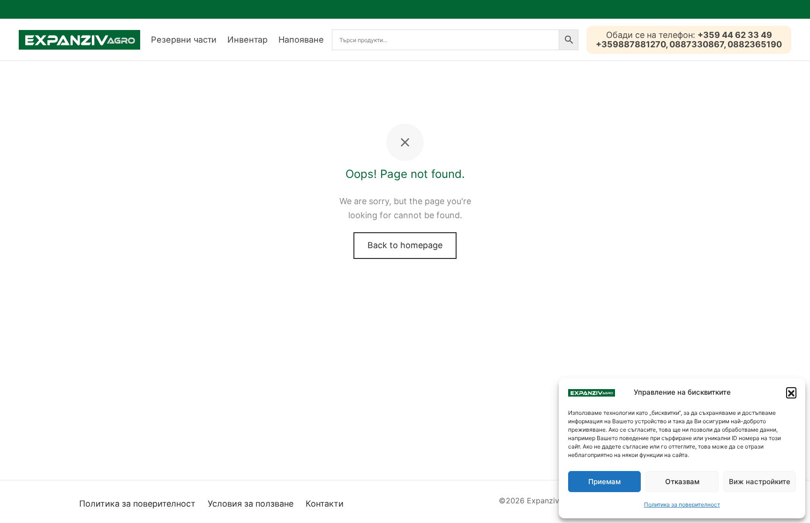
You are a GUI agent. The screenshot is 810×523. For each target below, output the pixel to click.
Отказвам (682, 481)
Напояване (301, 39)
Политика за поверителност (682, 504)
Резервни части (184, 39)
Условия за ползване (250, 503)
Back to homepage (405, 245)
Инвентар (247, 39)
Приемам (604, 481)
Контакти (325, 503)
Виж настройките (759, 481)
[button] (791, 392)
